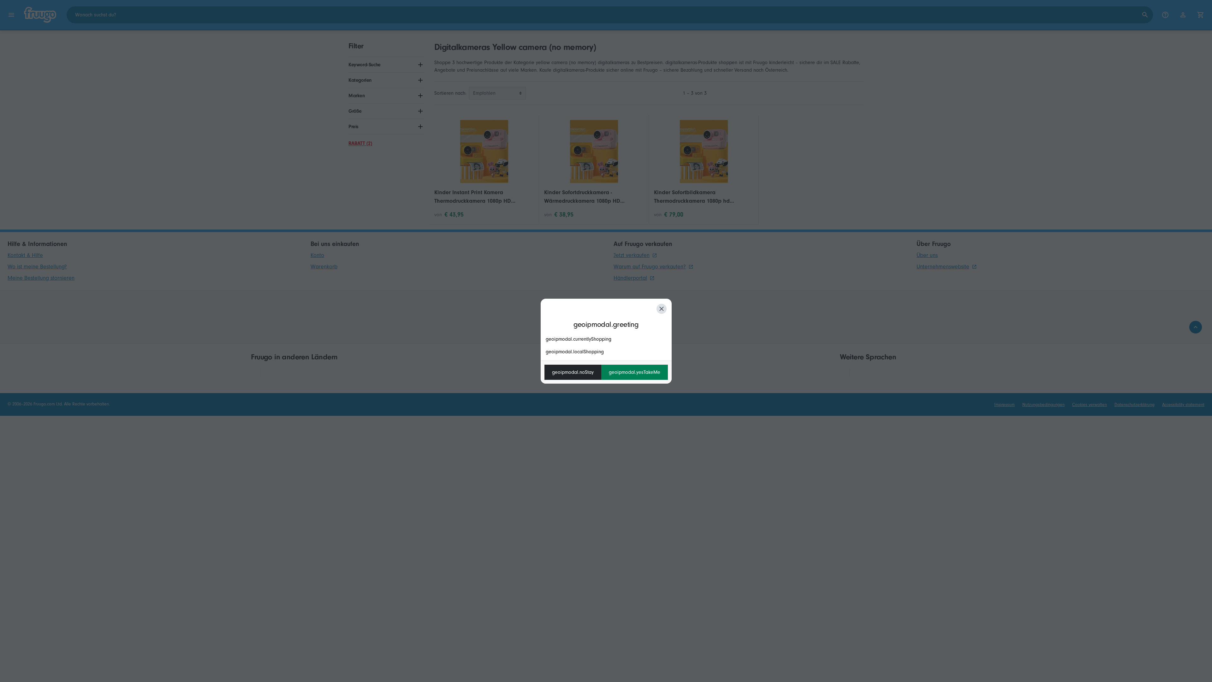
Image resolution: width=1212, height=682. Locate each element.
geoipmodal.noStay (573, 372)
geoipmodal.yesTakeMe (634, 372)
